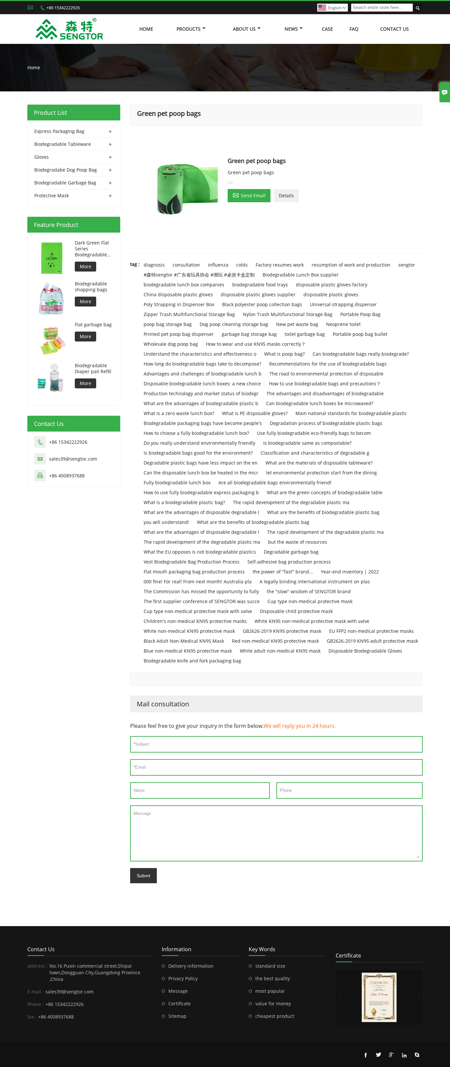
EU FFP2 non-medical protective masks (371, 631)
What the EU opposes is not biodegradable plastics (200, 552)
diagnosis (154, 265)
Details (286, 195)
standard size (270, 966)
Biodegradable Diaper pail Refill (93, 368)
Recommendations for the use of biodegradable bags (328, 364)
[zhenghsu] (379, 997)
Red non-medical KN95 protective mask (275, 641)
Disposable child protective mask (296, 611)
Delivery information (190, 966)
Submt (143, 875)
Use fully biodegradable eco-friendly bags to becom (314, 433)
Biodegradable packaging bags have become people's (203, 423)
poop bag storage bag (168, 324)
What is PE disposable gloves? (255, 413)
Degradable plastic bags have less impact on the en (201, 463)
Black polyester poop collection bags (262, 304)
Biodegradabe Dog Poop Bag (65, 170)
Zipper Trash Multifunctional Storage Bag (189, 314)
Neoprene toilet (343, 324)
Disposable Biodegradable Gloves (365, 651)
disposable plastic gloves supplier (258, 294)
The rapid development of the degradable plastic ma (291, 502)
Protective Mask (51, 195)
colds (242, 265)
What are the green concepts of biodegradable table (324, 492)
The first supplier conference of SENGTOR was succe (202, 601)
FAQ (354, 29)
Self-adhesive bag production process (289, 562)
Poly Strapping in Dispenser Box (179, 304)
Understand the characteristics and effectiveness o (200, 354)
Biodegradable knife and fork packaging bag (192, 661)
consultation (186, 265)
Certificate (179, 1003)
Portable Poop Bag (360, 314)
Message (178, 991)
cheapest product (274, 1016)
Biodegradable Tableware (62, 144)
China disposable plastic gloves (178, 294)
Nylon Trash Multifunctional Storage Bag (287, 314)
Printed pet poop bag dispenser (179, 334)
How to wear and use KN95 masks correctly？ (256, 344)
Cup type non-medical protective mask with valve (198, 611)
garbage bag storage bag (249, 334)
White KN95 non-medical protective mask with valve (312, 621)
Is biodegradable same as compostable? (307, 443)
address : (37, 966)
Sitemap (177, 1016)
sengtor (406, 265)
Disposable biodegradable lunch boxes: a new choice (202, 383)
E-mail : (35, 991)
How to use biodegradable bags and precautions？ (325, 383)
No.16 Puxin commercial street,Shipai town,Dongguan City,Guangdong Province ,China (94, 972)
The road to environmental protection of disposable (326, 374)
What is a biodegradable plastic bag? (184, 502)
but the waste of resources (297, 542)
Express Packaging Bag (59, 131)
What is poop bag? (284, 354)
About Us (244, 29)
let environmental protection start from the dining (321, 472)
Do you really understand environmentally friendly (199, 443)
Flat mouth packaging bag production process (194, 571)
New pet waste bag (297, 324)
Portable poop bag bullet (360, 334)
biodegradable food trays (260, 284)
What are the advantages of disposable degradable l (201, 512)
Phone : (35, 1004)
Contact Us (394, 29)
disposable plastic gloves (330, 294)
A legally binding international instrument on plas (315, 581)
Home (146, 29)
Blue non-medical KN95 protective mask (188, 651)
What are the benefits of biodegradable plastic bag (323, 512)
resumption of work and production (351, 265)
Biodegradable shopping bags (91, 287)
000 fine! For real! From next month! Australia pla (198, 581)
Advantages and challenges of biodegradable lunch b (203, 374)
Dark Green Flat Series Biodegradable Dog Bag (92, 249)
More (85, 266)
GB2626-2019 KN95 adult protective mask (372, 641)
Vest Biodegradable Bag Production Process (191, 562)
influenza (218, 265)
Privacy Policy (183, 978)
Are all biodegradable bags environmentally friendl (274, 482)
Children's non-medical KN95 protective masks (195, 621)
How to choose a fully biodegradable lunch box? (196, 433)
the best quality (272, 978)
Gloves (41, 157)
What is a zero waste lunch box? (179, 413)
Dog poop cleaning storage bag (234, 324)
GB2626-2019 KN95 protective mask (282, 631)
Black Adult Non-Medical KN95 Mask (184, 641)
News (291, 29)
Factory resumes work (280, 265)
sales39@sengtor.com (73, 459)
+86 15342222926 (63, 8)
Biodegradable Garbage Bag (65, 182)
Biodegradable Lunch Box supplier (301, 275)
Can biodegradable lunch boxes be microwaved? (319, 403)
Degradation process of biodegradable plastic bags (326, 423)
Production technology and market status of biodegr (201, 393)
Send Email (249, 195)
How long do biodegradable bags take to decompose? (202, 364)
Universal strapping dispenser (343, 304)
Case (327, 29)
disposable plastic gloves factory (331, 284)
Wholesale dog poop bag (171, 344)
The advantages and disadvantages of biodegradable (325, 393)
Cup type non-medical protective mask (309, 601)
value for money (273, 1003)
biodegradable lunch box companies (184, 284)
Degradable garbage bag (291, 552)
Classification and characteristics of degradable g (315, 453)
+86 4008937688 (67, 475)
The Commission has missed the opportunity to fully (201, 591)
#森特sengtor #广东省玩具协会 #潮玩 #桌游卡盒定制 (199, 275)
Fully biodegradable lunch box (177, 482)
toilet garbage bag (305, 334)
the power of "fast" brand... (283, 571)
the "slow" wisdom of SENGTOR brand (309, 591)
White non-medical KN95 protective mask (189, 631)
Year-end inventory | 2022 (350, 571)
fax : (32, 1017)
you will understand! (166, 522)
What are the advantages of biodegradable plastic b (201, 403)
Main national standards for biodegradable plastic (351, 413)
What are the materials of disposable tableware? (319, 463)
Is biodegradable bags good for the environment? (198, 453)
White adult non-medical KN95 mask (280, 651)
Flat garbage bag (93, 325)
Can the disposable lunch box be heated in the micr (201, 472)
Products (189, 29)
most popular (270, 991)
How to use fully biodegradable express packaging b (201, 492)
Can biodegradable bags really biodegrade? (361, 354)
